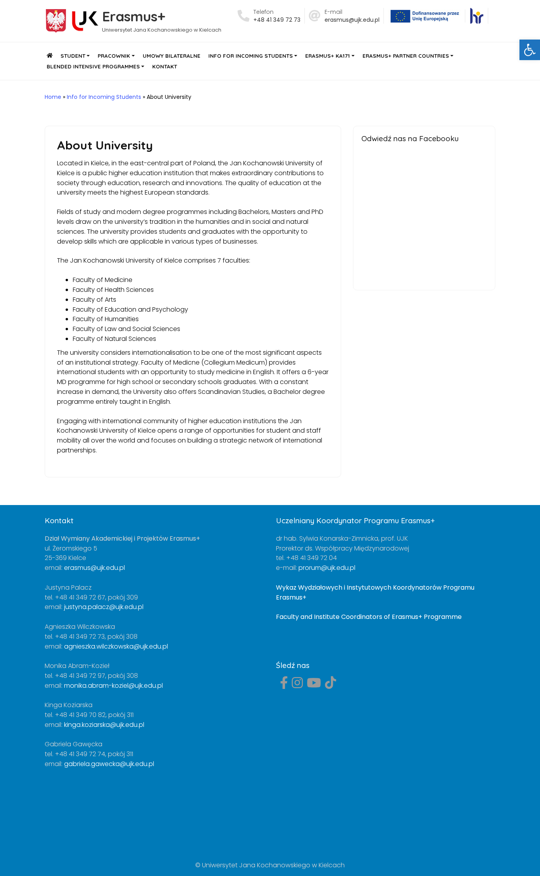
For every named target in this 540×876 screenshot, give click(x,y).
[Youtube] (314, 685)
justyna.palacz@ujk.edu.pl (103, 606)
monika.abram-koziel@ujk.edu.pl (113, 685)
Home (53, 97)
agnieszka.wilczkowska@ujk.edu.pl (116, 646)
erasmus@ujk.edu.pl (352, 20)
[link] (476, 16)
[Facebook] (284, 685)
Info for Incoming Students (104, 97)
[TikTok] (330, 685)
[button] (529, 50)
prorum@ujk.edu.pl (326, 567)
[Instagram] (297, 685)
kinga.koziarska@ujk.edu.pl (104, 724)
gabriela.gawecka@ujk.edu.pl (109, 763)
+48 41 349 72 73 (276, 20)
